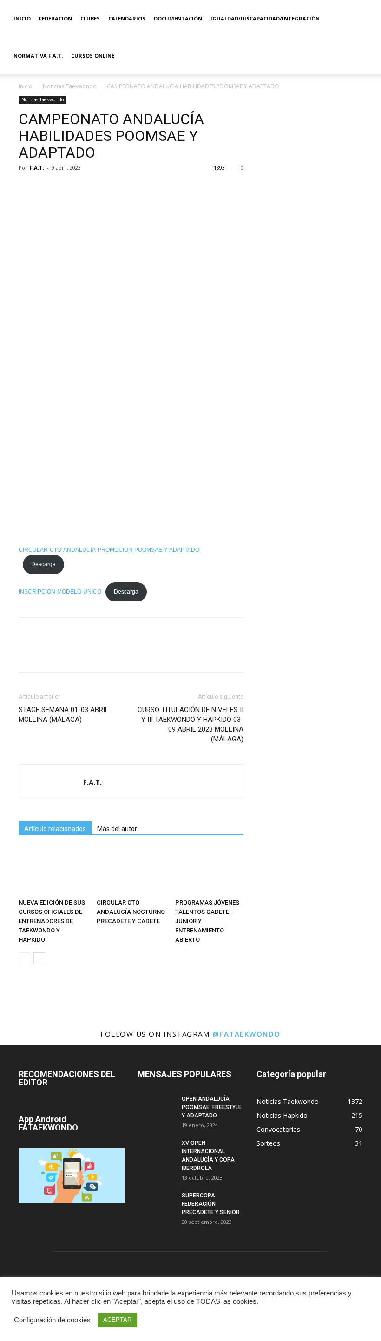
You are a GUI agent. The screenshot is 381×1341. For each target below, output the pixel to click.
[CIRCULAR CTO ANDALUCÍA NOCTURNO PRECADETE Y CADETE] (131, 871)
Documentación (178, 18)
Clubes (90, 18)
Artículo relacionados (55, 828)
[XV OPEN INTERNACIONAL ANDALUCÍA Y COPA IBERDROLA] (156, 1152)
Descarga (43, 564)
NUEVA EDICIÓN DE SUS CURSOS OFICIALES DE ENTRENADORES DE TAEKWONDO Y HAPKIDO (52, 921)
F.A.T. (37, 167)
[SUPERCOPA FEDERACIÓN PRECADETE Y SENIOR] (156, 1204)
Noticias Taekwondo (70, 86)
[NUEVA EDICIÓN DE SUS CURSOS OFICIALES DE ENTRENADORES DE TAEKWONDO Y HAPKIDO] (53, 871)
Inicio (22, 18)
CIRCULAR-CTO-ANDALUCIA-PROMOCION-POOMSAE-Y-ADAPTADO (109, 550)
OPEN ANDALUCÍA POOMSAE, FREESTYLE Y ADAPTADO (212, 1107)
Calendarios (126, 18)
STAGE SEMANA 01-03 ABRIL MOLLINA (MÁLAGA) (64, 715)
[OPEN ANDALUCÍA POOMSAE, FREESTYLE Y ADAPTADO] (156, 1108)
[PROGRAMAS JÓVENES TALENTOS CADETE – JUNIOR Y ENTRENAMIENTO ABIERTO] (209, 871)
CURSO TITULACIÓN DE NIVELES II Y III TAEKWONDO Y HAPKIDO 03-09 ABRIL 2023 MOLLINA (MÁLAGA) (190, 724)
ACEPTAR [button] (117, 1319)
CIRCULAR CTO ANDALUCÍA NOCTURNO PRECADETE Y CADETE (131, 912)
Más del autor (117, 828)
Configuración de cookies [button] (52, 1320)
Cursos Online (92, 55)
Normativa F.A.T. (38, 55)
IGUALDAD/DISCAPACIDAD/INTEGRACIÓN (265, 18)
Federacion (55, 18)
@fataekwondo (246, 1033)
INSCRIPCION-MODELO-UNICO (60, 591)
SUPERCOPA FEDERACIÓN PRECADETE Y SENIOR (211, 1203)
